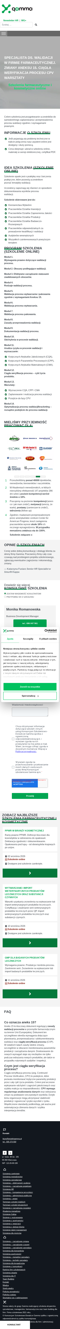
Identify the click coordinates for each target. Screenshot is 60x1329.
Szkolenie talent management (15, 1230)
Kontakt (6, 1282)
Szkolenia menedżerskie (12, 1177)
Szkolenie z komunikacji (12, 1266)
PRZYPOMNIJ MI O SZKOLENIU (20, 597)
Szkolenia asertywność (12, 1254)
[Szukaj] (35, 25)
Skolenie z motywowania (13, 1217)
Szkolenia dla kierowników (13, 1251)
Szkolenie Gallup (9, 1214)
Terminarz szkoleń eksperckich (15, 1205)
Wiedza (6, 1285)
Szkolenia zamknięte (11, 1174)
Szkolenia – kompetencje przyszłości (18, 1192)
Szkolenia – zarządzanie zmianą (16, 1241)
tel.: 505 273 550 (9, 1142)
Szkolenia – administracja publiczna (17, 1196)
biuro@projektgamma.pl (12, 1139)
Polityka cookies (9, 1295)
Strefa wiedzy (8, 1288)
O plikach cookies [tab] (48, 638)
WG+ (23, 20)
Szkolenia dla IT (9, 1276)
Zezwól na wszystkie (30, 686)
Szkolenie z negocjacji (12, 1224)
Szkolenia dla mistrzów (12, 1233)
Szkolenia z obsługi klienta (13, 1227)
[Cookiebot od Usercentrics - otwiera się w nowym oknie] (44, 631)
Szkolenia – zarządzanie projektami (17, 1186)
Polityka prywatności (11, 1292)
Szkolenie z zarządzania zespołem (17, 1208)
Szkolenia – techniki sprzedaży (15, 1260)
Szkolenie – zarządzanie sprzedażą (17, 1248)
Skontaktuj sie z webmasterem (15, 1298)
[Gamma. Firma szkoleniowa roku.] (17, 8)
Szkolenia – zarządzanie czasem (16, 1245)
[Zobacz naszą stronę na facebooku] (4, 1153)
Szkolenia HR (8, 1189)
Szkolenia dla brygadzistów (14, 1263)
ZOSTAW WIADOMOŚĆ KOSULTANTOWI (24, 594)
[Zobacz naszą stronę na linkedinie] (10, 1153)
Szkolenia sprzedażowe (12, 1180)
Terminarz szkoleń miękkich (14, 1202)
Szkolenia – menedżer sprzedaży (16, 1257)
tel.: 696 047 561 (30, 623)
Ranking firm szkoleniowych (14, 1270)
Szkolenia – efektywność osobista (16, 1183)
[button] (8, 453)
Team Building (8, 1279)
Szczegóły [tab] (28, 638)
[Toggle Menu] (3, 33)
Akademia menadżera (11, 1211)
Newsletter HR (10, 20)
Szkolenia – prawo (10, 1199)
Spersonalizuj (28, 695)
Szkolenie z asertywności (13, 1221)
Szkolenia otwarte (10, 1273)
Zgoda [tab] (10, 638)
